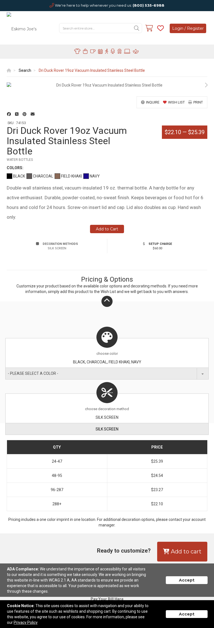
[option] (107, 85)
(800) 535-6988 (148, 5)
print (198, 102)
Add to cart (185, 551)
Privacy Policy (26, 622)
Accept (186, 580)
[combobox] (107, 373)
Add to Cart (107, 229)
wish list (176, 102)
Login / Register (188, 28)
